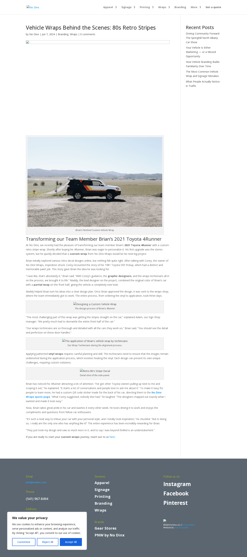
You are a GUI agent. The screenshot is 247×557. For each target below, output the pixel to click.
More (194, 7)
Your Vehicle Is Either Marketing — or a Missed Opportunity (201, 52)
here (112, 437)
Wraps (162, 7)
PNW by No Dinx (110, 535)
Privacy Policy (188, 525)
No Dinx (34, 34)
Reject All (47, 542)
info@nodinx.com (36, 482)
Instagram (177, 484)
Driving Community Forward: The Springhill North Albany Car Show (203, 38)
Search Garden (181, 527)
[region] (47, 531)
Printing (145, 7)
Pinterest (175, 502)
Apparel (108, 7)
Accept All (71, 542)
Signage (126, 7)
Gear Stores (105, 528)
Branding (180, 7)
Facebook (176, 493)
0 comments (87, 34)
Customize (23, 542)
